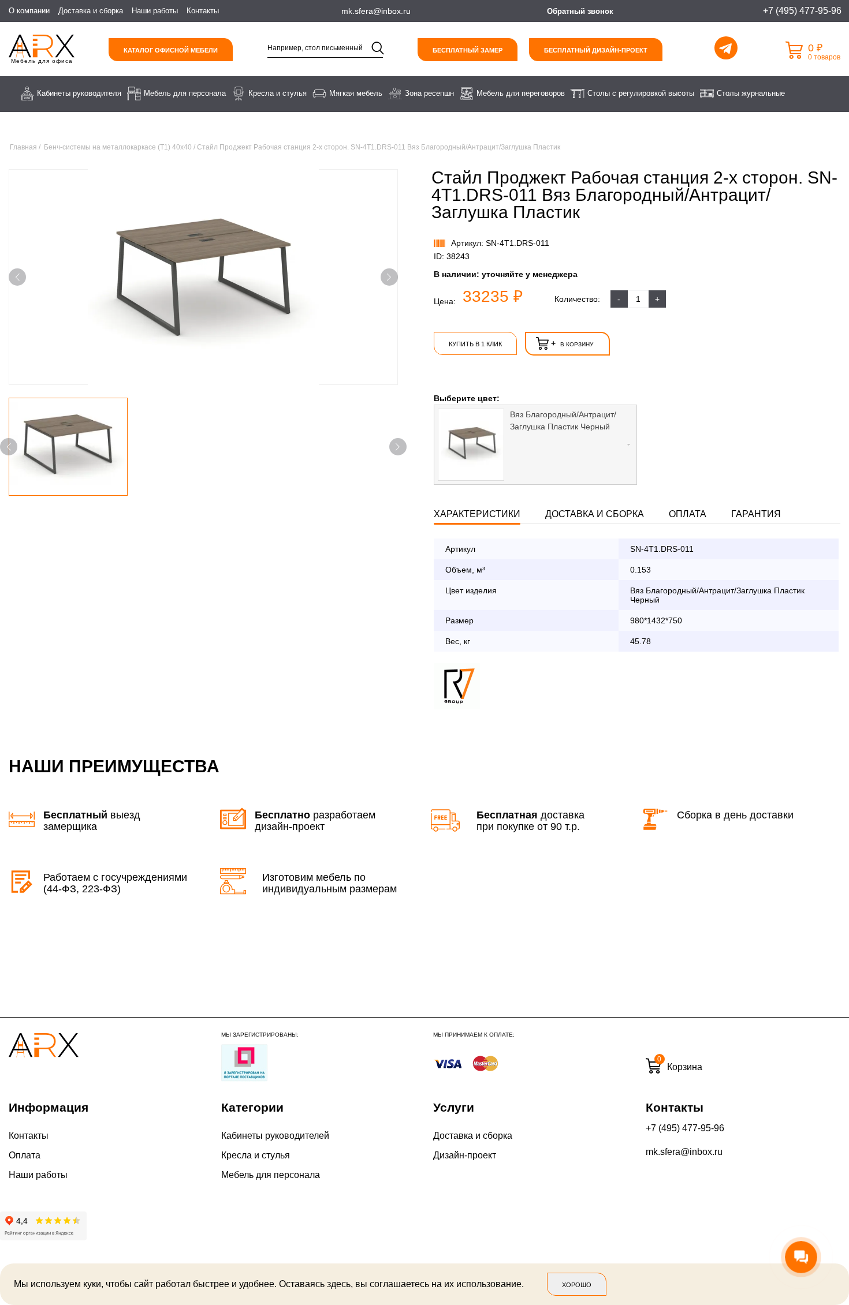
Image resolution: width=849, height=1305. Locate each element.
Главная (23, 147)
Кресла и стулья (255, 1155)
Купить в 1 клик (475, 344)
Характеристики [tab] (477, 514)
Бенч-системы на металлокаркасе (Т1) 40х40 (118, 147)
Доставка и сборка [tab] (594, 514)
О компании (29, 10)
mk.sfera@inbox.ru (684, 1152)
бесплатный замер (467, 50)
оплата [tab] (687, 514)
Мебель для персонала (270, 1175)
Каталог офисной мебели (171, 50)
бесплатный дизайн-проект (595, 50)
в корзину (572, 343)
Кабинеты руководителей (275, 1136)
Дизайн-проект (464, 1155)
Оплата (24, 1155)
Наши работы (155, 10)
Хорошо (576, 1284)
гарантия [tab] (756, 514)
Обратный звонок (580, 11)
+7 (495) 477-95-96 (685, 1128)
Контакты (203, 10)
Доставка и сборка (90, 10)
